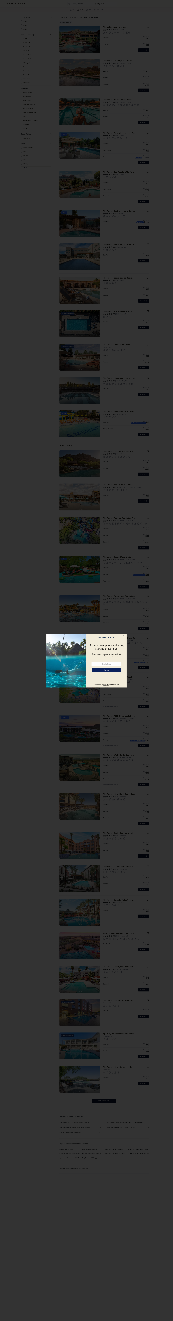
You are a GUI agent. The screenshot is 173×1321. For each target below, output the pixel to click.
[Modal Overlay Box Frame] (86, 660)
